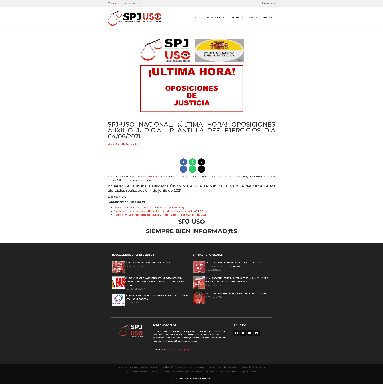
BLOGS (266, 17)
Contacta (251, 17)
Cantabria (154, 367)
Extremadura (155, 372)
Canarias (143, 367)
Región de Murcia (248, 372)
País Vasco (209, 372)
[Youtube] (250, 333)
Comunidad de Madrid (227, 367)
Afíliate (235, 17)
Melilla (199, 372)
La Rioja (189, 372)
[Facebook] (236, 333)
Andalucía (122, 367)
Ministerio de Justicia (151, 177)
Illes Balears (178, 372)
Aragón (133, 367)
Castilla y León (167, 367)
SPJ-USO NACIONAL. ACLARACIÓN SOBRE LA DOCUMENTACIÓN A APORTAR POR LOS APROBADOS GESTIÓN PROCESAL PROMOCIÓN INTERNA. (154, 282)
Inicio (197, 17)
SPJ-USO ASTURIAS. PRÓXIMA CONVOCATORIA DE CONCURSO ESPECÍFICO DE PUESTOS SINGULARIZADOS (233, 264)
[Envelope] (257, 333)
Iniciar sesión (269, 3)
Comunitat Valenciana (137, 372)
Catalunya (201, 367)
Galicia (167, 372)
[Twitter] (243, 333)
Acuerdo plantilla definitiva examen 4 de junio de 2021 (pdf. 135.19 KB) (149, 208)
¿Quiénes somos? (215, 17)
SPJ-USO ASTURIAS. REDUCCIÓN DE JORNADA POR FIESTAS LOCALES (235, 293)
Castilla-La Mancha (185, 367)
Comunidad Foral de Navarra (252, 367)
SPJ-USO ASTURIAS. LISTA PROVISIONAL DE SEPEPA (147, 263)
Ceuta (211, 367)
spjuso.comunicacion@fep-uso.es (180, 349)
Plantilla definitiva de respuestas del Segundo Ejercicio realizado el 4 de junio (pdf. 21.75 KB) (160, 215)
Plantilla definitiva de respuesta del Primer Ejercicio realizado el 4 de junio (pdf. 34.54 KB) (158, 211)
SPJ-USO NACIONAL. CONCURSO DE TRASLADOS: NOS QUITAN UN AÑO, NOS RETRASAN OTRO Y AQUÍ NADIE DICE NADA (237, 280)
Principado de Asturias (227, 372)
